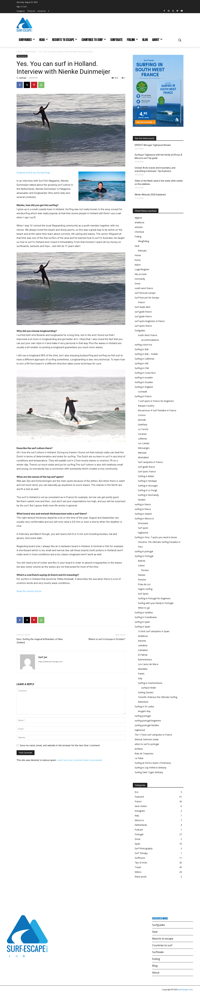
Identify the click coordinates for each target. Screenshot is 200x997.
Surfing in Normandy (148, 494)
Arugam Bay (144, 711)
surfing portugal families (147, 725)
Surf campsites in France (150, 462)
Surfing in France (143, 396)
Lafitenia (142, 438)
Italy (137, 815)
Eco (136, 792)
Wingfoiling (143, 241)
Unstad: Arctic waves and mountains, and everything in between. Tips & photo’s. (155, 169)
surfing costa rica (143, 344)
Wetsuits (142, 250)
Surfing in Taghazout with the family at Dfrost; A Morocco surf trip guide (158, 156)
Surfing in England (144, 386)
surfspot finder (148, 687)
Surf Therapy (141, 853)
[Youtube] (181, 11)
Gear (137, 245)
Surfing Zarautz (145, 692)
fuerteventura (145, 659)
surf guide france (143, 311)
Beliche (141, 560)
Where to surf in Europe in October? (106, 639)
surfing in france (143, 504)
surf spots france (143, 325)
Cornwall (142, 391)
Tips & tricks (141, 862)
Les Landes (144, 443)
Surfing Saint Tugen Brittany (149, 772)
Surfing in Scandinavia (146, 617)
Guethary (142, 424)
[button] (179, 40)
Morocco (139, 820)
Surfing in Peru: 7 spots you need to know (156, 537)
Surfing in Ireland (143, 513)
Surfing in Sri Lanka (144, 706)
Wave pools (141, 876)
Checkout (139, 231)
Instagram (140, 810)
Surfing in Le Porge (147, 490)
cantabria (142, 645)
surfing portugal (143, 715)
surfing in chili (141, 363)
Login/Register (142, 269)
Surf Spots (143, 593)
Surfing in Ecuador (144, 382)
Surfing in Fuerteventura (150, 682)
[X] (173, 11)
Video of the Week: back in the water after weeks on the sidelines (159, 182)
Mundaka (142, 668)
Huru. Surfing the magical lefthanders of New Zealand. (40, 641)
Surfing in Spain (142, 626)
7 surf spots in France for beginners (156, 400)
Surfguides (140, 330)
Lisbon (141, 565)
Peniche (142, 579)
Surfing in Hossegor (148, 485)
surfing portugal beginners (148, 720)
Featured (139, 796)
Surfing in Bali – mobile (146, 353)
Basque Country (146, 405)
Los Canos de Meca (148, 664)
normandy (140, 278)
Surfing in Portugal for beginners (154, 598)
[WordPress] (23, 956)
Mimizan (142, 452)
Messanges (144, 447)
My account (141, 274)
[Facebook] (164, 11)
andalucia (139, 222)
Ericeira (145, 570)
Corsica (141, 415)
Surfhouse (140, 857)
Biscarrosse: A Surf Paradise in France (157, 410)
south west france (144, 288)
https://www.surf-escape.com (50, 661)
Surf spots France (147, 471)
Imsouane (143, 523)
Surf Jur (22, 78)
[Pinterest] (34, 85)
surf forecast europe (145, 292)
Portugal (139, 834)
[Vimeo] (177, 11)
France (141, 302)
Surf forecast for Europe (147, 297)
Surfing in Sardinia (144, 612)
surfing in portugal (144, 551)
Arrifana (139, 748)
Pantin (141, 673)
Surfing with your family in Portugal (155, 603)
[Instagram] (168, 11)
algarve (138, 217)
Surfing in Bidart (146, 476)
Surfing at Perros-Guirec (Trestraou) (153, 762)
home (138, 259)
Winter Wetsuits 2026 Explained (150, 194)
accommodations (150, 339)
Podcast (139, 829)
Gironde (142, 419)
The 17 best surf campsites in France (153, 734)
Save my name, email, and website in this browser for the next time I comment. (60, 745)
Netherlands (30, 51)
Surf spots (143, 527)
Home (19, 51)
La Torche (143, 429)
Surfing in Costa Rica (145, 372)
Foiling (138, 236)
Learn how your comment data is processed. (79, 760)
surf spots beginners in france (150, 321)
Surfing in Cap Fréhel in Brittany (150, 767)
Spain (137, 843)
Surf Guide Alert (142, 306)
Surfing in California (144, 358)
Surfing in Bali (141, 349)
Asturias (142, 640)
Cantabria (143, 650)
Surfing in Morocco (144, 518)
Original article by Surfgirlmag (33, 172)
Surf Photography (143, 848)
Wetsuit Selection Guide (147, 739)
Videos (138, 871)
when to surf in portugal (147, 744)
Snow (137, 283)
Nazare (141, 574)
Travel (138, 867)
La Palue (139, 758)
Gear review (141, 806)
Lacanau (142, 433)
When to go (144, 607)
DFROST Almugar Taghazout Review (153, 145)
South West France (147, 335)
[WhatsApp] (41, 85)
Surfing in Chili (142, 368)
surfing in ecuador (144, 377)
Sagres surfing (145, 588)
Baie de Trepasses (144, 753)
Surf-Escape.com (185, 989)
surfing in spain (142, 621)
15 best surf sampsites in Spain (153, 631)
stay (140, 678)
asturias (139, 227)
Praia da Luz (144, 584)
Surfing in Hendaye (147, 480)
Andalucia (143, 635)
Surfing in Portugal (144, 556)
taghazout (143, 532)
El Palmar (143, 654)
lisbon (138, 264)
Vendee (141, 499)
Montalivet (143, 457)
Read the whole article (29, 591)
